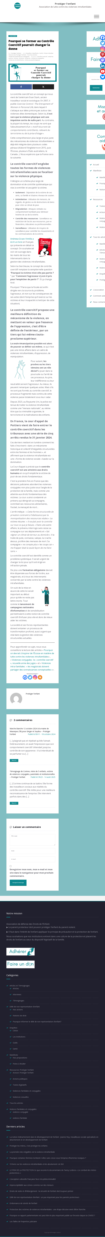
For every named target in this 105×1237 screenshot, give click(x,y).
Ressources (98, 199)
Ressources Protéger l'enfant (17, 55)
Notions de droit (19, 1015)
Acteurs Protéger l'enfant (23, 1072)
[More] (40, 677)
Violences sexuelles (21, 1097)
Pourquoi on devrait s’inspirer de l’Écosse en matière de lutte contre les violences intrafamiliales (32, 653)
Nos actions (18, 1009)
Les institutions (19, 1036)
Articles (16, 988)
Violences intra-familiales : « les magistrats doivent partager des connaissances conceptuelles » (31, 666)
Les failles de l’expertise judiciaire (23, 1221)
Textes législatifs (20, 1085)
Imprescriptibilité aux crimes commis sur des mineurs (32, 1185)
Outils (41, 53)
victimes (21, 58)
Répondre (14, 760)
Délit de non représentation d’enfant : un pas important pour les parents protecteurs (44, 1197)
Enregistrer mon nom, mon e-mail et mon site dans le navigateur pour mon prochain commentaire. (31, 872)
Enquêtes (29, 53)
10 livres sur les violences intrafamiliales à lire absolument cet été (37, 1164)
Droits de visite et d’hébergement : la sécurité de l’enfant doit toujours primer (41, 1191)
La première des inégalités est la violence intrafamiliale (32, 1152)
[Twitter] (30, 677)
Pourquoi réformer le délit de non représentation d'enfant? (37, 1021)
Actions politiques (20, 1079)
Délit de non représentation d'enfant (25, 1006)
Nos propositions (20, 1057)
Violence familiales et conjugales (23, 1109)
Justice (11, 58)
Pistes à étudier (48, 53)
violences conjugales (37, 58)
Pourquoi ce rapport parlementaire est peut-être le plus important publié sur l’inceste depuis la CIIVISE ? (52, 1215)
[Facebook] (25, 677)
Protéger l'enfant (65, 3)
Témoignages (18, 1000)
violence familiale (20, 1118)
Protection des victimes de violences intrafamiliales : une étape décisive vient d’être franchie (47, 1209)
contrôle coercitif (42, 56)
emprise (50, 56)
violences (27, 58)
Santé (15, 1049)
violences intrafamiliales (16, 60)
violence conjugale (20, 1112)
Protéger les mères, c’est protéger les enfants (29, 1146)
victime (16, 58)
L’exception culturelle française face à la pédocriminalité (33, 1179)
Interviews (17, 994)
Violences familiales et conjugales (19, 56)
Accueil (96, 164)
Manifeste (35, 53)
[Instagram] (35, 677)
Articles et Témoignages (20, 985)
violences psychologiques (32, 60)
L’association (98, 290)
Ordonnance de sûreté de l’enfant (23, 1203)
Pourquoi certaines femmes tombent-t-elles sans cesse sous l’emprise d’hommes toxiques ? (48, 1158)
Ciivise (15, 1030)
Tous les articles (32, 55)
